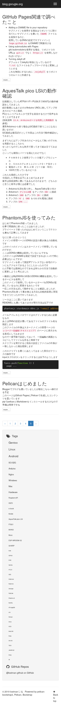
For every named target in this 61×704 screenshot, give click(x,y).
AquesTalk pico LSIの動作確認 (29, 93)
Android (13, 456)
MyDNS (17, 276)
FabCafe (11, 593)
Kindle (11, 514)
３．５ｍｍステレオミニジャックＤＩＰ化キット (33, 163)
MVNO (11, 529)
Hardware (13, 492)
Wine (10, 622)
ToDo (10, 645)
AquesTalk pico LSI (16, 519)
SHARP (11, 545)
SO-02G (12, 462)
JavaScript (11, 650)
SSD (10, 574)
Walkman (11, 579)
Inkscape (11, 588)
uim (10, 612)
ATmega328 (12, 607)
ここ (13, 299)
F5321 (11, 524)
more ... (6, 79)
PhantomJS (17, 223)
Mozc (11, 535)
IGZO (11, 503)
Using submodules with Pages (23, 46)
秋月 (38, 101)
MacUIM (11, 631)
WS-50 (10, 640)
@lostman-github (14, 672)
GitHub (10, 555)
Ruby (10, 636)
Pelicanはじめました (24, 383)
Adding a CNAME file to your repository (28, 27)
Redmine (11, 584)
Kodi (10, 550)
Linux (12, 449)
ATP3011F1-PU (27, 101)
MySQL (11, 603)
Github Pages (22, 395)
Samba (10, 565)
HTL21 (10, 569)
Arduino (12, 468)
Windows (13, 480)
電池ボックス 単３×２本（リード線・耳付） (31, 166)
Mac (11, 486)
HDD (10, 626)
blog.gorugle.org (12, 4)
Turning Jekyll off (17, 59)
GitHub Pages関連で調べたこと (28, 19)
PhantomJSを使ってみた (29, 217)
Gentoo (13, 442)
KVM (10, 560)
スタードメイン (34, 246)
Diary (10, 655)
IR (9, 659)
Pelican (34, 395)
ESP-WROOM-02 (15, 540)
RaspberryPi (13, 498)
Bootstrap (27, 694)
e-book (11, 508)
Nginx (11, 474)
